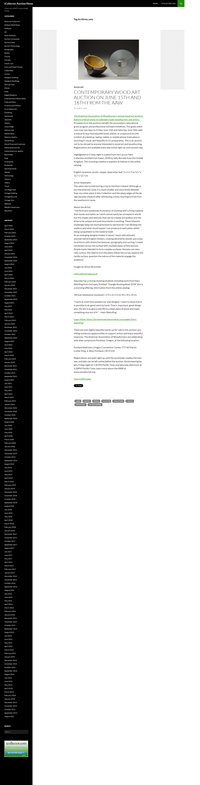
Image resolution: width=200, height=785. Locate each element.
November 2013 (10, 706)
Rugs (6, 158)
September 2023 (10, 299)
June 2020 (8, 429)
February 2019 (10, 485)
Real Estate (8, 155)
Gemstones (8, 116)
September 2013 (10, 713)
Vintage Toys (9, 200)
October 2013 (9, 709)
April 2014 (8, 688)
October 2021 (9, 373)
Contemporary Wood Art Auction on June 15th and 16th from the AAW (107, 97)
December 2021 (10, 366)
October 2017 (9, 541)
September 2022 (10, 338)
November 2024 (10, 257)
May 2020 (8, 432)
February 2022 (10, 359)
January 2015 (9, 657)
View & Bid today (82, 378)
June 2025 (8, 247)
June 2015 (8, 639)
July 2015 (8, 636)
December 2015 (10, 618)
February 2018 (10, 527)
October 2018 (9, 499)
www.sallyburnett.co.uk (86, 273)
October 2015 (9, 625)
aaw (78, 401)
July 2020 (8, 425)
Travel (6, 186)
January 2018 (9, 531)
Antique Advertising (12, 25)
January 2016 (9, 615)
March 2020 (9, 439)
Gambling (8, 112)
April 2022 (8, 352)
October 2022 (9, 334)
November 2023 (10, 292)
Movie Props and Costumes (14, 144)
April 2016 (8, 604)
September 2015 (10, 629)
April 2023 (8, 313)
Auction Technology (12, 46)
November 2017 (10, 538)
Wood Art (79, 87)
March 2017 (9, 566)
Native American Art (12, 148)
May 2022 (8, 348)
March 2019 (9, 481)
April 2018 (8, 520)
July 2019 (8, 467)
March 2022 (9, 355)
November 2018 (10, 495)
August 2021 (9, 380)
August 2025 (9, 243)
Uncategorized (10, 190)
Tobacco (7, 179)
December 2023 (10, 289)
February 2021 (10, 401)
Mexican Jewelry (10, 137)
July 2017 (8, 552)
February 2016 (10, 611)
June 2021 (8, 387)
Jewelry (7, 123)
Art (5, 32)
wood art (80, 405)
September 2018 (10, 502)
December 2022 (10, 327)
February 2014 (10, 695)
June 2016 (8, 597)
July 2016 (8, 594)
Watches (7, 204)
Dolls (6, 91)
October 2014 (9, 667)
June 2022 (8, 345)
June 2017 (8, 555)
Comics (7, 74)
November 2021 (10, 369)
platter (106, 401)
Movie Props (9, 141)
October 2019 (9, 457)
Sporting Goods (10, 169)
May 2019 (8, 474)
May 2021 (8, 390)
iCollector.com (168, 3)
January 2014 (9, 699)
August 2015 (9, 632)
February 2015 (10, 653)
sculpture (118, 401)
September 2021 (10, 376)
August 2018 (9, 506)
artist (87, 401)
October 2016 (9, 583)
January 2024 (9, 285)
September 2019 (10, 460)
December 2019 (10, 450)
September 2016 (10, 587)
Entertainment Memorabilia (15, 98)
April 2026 (8, 226)
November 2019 (10, 453)
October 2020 (9, 415)
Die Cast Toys (9, 84)
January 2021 (9, 404)
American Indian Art (12, 21)
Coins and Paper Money (13, 67)
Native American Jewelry (13, 151)
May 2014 (8, 685)
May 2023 (8, 310)
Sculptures (8, 165)
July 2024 (8, 268)
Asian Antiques (10, 35)
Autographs (8, 49)
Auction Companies (11, 39)
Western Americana (12, 207)
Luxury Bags (9, 126)
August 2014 (9, 674)
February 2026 (10, 233)
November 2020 (10, 411)
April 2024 (8, 275)
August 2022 (9, 341)
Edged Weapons (10, 95)
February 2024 (10, 282)
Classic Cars (8, 63)
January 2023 (9, 324)
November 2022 (10, 331)
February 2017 (10, 569)
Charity (7, 56)
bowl (96, 401)
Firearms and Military (12, 105)
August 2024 (9, 264)
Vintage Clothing (10, 193)
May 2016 (8, 601)
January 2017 (9, 573)
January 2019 (9, 488)
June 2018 (8, 513)
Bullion (7, 53)
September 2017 (10, 545)
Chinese (7, 60)
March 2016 (9, 608)
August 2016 (9, 590)
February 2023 (10, 320)
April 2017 (8, 562)
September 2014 (10, 671)
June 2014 (8, 681)
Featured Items (10, 102)
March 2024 (9, 278)
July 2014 (8, 678)
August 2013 (9, 716)
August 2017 (9, 548)
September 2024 (10, 261)
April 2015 (8, 646)
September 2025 (10, 240)
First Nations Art (10, 109)
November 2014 (10, 664)
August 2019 (9, 464)
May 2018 (8, 516)
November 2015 (10, 622)
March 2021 (9, 397)
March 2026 (9, 229)
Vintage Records (10, 197)
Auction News (9, 42)
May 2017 (8, 559)
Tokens (7, 183)
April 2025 (8, 250)
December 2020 (10, 408)
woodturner (95, 405)
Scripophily (8, 162)
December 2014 (10, 660)
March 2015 (9, 650)
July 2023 (8, 306)
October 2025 (9, 236)
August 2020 (9, 422)
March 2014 (9, 692)
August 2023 (9, 303)
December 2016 (10, 576)
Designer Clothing (11, 77)
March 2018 (9, 524)
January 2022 (9, 362)
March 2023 (9, 317)
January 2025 (9, 254)
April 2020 (8, 436)
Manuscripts (9, 130)
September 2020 (10, 418)
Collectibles (8, 70)
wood (130, 401)
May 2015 (8, 643)
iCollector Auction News (18, 3)
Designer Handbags (11, 81)
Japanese (7, 119)
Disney (7, 88)
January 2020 (9, 446)
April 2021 (8, 394)
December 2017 (10, 534)
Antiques (7, 28)
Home (155, 3)
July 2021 (8, 383)
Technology (8, 176)
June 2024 (8, 271)
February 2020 (10, 443)
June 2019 (8, 471)
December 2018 (10, 492)
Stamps (7, 172)
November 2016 (10, 580)
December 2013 (10, 702)
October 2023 (9, 296)
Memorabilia (9, 133)
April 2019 (8, 478)
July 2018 (8, 509)
